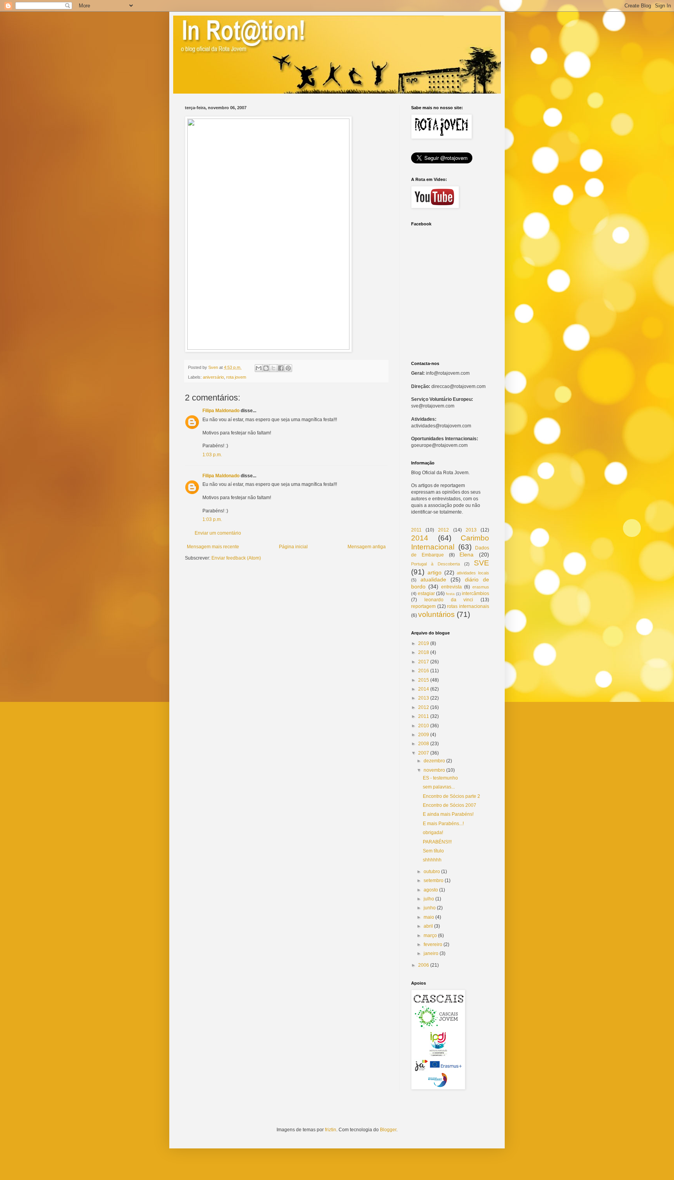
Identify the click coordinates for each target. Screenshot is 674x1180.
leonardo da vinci (449, 599)
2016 (423, 670)
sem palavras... (439, 787)
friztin (330, 1129)
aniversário (213, 377)
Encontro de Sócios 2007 (449, 805)
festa (450, 594)
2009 (423, 734)
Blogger (388, 1129)
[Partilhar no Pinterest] (288, 368)
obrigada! (433, 832)
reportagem (423, 606)
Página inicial (293, 546)
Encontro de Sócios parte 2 (451, 796)
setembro (433, 880)
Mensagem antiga (367, 546)
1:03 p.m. (212, 454)
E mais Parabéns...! (443, 823)
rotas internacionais (468, 606)
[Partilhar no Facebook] (281, 368)
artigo (434, 572)
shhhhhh (432, 860)
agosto (431, 890)
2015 (423, 680)
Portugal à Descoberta (435, 564)
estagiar (426, 593)
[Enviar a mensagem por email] (259, 368)
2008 (423, 743)
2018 (423, 652)
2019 (423, 643)
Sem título (433, 851)
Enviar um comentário (218, 533)
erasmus (480, 587)
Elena (466, 554)
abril (428, 926)
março (430, 935)
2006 (423, 965)
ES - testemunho (440, 778)
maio (429, 917)
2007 (423, 753)
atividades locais (473, 573)
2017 (423, 661)
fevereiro (433, 944)
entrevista (451, 587)
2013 (471, 530)
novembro (434, 770)
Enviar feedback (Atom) (236, 558)
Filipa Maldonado (220, 410)
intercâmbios (475, 593)
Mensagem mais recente (213, 546)
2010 (423, 725)
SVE (481, 563)
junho (430, 908)
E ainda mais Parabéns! (448, 814)
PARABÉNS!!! (437, 842)
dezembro (434, 761)
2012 (443, 530)
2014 (419, 538)
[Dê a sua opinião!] (266, 368)
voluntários (436, 614)
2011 (416, 530)
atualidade (433, 579)
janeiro (431, 953)
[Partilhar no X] (273, 368)
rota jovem (236, 377)
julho (429, 899)
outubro (432, 871)
